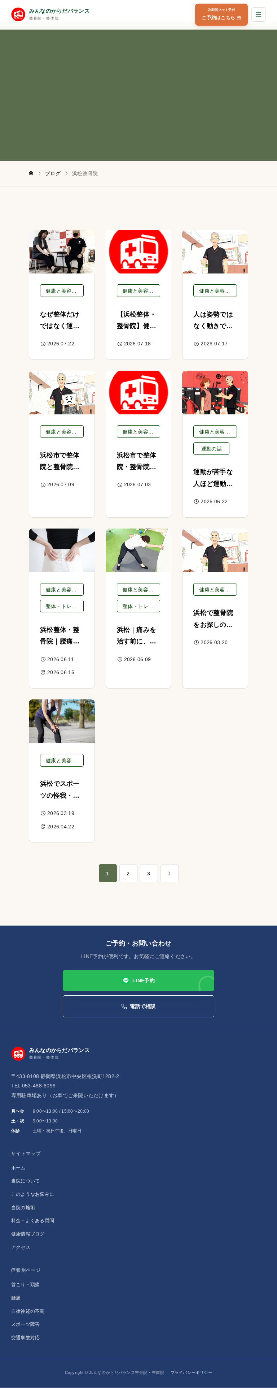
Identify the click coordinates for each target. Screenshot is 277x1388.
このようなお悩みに (32, 1194)
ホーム (18, 1168)
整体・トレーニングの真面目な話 (65, 606)
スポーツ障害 (25, 1324)
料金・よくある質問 (32, 1221)
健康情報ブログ (28, 1234)
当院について (25, 1181)
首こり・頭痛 (25, 1284)
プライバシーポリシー (191, 1372)
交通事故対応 (25, 1337)
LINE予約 (143, 980)
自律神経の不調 (28, 1311)
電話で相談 (142, 1006)
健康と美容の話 (64, 291)
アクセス (20, 1247)
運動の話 (211, 449)
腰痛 (16, 1298)
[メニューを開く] (258, 14)
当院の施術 (23, 1207)
